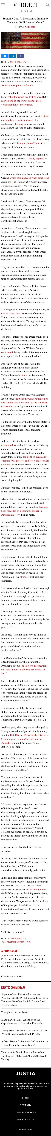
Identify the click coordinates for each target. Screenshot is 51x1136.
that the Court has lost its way (25, 96)
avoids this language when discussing (29, 177)
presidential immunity (15, 942)
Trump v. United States (29, 143)
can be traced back (11, 313)
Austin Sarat (30, 27)
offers (23, 576)
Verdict (25, 5)
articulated (7, 445)
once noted (7, 352)
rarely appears (36, 158)
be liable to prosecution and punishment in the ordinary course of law (24, 669)
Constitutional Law (18, 62)
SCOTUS (28, 942)
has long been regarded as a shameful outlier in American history (24, 510)
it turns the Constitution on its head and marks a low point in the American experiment (24, 402)
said (23, 375)
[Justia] (25, 1073)
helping (19, 124)
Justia (25, 11)
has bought (36, 889)
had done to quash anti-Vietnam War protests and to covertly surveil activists (25, 460)
